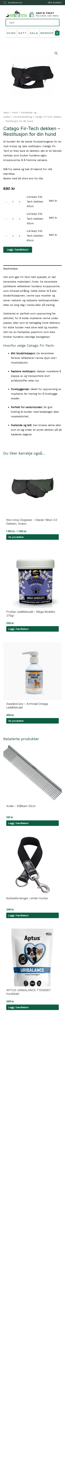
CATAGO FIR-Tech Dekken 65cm (35, 236)
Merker (46, 33)
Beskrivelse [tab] (10, 268)
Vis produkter (16, 537)
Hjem (6, 112)
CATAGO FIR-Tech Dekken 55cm (35, 218)
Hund (11, 33)
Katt (22, 33)
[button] (56, 53)
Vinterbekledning (22, 117)
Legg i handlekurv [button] (18, 629)
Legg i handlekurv (18, 249)
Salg (34, 33)
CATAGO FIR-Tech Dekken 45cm (35, 201)
